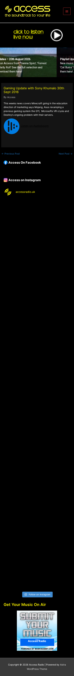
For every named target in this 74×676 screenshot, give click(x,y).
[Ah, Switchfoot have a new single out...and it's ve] (37, 375)
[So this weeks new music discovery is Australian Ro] (37, 492)
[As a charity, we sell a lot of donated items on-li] (37, 531)
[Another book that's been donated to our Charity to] (37, 414)
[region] (37, 62)
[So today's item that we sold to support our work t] (37, 453)
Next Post (65, 153)
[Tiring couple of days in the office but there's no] (37, 570)
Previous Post (11, 153)
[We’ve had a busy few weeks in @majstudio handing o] (37, 219)
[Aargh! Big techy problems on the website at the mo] (37, 258)
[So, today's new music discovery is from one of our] (37, 336)
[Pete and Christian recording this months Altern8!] (37, 297)
